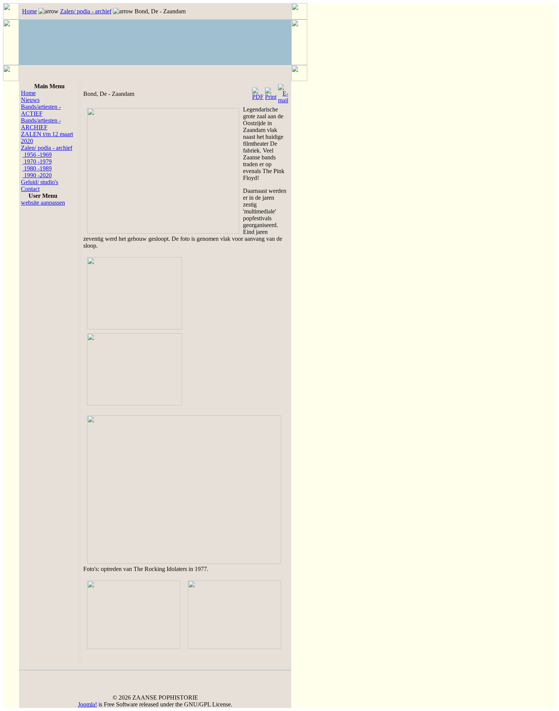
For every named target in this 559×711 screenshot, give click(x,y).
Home (29, 11)
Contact (30, 189)
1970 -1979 (37, 161)
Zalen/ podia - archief (85, 11)
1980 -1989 (37, 168)
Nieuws (30, 100)
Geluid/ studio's (39, 182)
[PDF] (258, 92)
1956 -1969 (37, 154)
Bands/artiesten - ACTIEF (41, 110)
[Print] (270, 92)
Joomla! (87, 704)
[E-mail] (283, 92)
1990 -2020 (37, 175)
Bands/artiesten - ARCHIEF (41, 123)
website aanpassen (43, 202)
